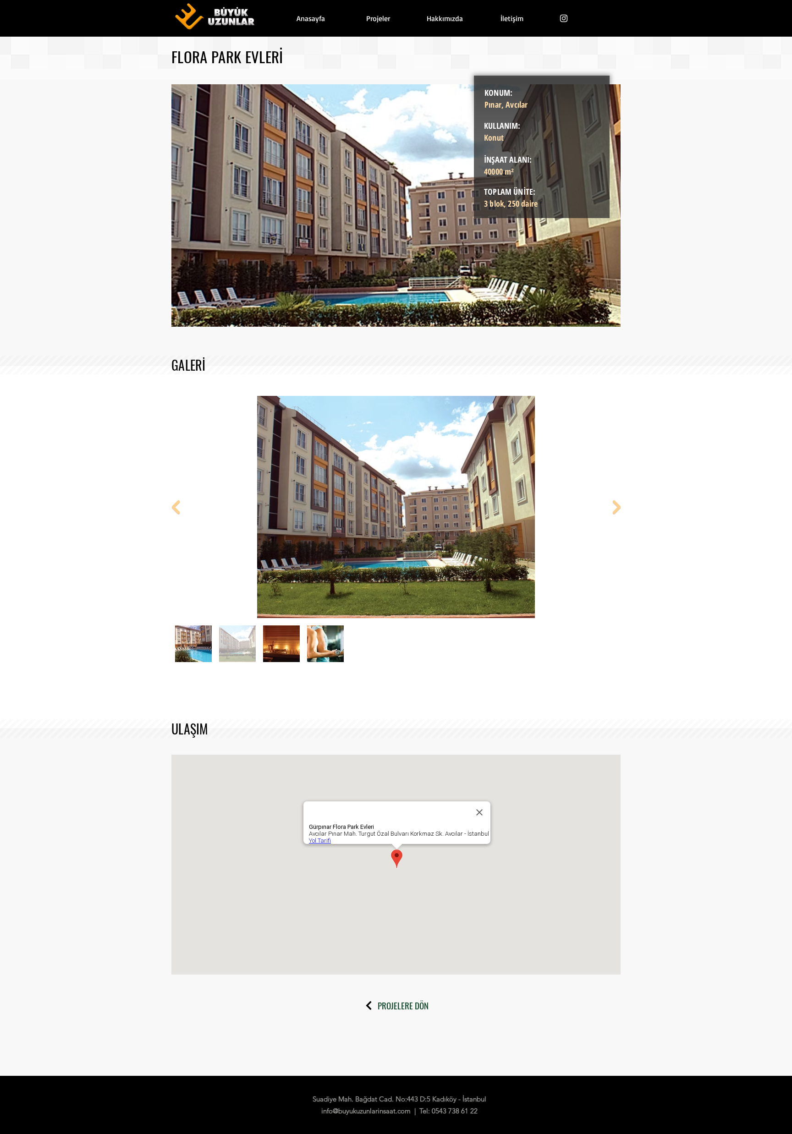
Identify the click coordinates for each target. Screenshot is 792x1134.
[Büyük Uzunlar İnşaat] (564, 18)
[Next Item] (616, 507)
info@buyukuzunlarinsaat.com (366, 1111)
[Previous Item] (175, 507)
